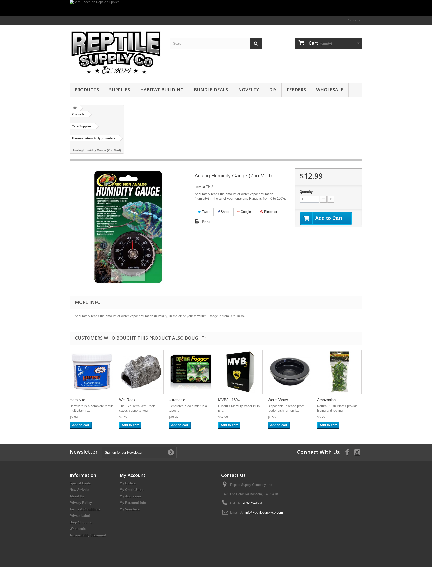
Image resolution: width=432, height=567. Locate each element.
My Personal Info (133, 503)
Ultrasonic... (178, 400)
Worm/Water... (279, 400)
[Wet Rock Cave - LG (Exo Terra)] (141, 372)
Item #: (200, 187)
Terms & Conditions (85, 509)
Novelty (248, 90)
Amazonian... (328, 400)
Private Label (80, 516)
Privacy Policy (81, 503)
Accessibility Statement (88, 535)
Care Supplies (82, 126)
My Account (133, 475)
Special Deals (80, 483)
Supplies (119, 90)
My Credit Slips (132, 490)
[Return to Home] (75, 108)
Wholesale (330, 90)
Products (87, 90)
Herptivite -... (80, 400)
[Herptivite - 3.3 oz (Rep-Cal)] (92, 372)
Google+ (246, 212)
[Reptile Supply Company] (116, 52)
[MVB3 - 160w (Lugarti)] (240, 372)
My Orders (128, 483)
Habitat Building (162, 90)
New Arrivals (79, 490)
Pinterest (270, 212)
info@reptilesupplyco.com (264, 512)
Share (224, 212)
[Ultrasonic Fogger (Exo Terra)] (191, 372)
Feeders (296, 90)
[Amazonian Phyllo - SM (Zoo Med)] (339, 372)
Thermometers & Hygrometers (94, 138)
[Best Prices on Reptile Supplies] (216, 8)
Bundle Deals (211, 90)
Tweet (205, 212)
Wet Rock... (128, 400)
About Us (77, 496)
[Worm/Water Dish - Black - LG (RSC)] (290, 372)
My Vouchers (130, 509)
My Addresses (131, 496)
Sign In (354, 20)
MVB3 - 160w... (230, 400)
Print (206, 222)
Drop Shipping (81, 522)
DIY (272, 90)
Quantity (306, 192)
